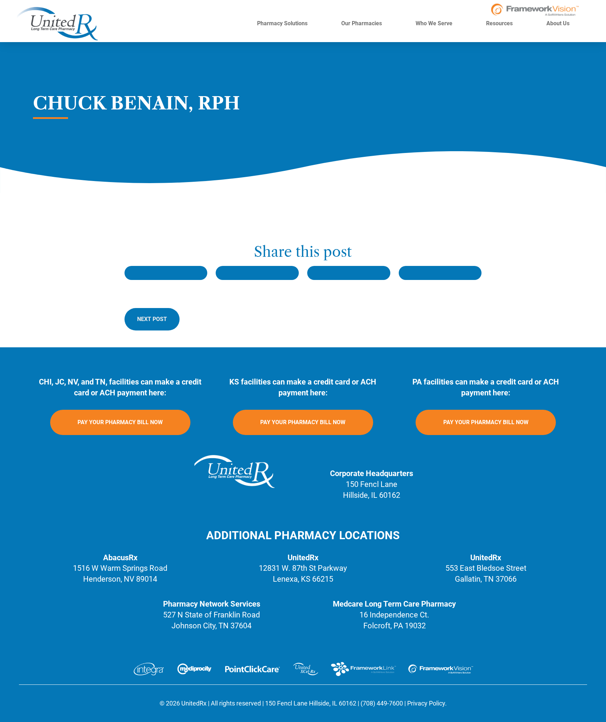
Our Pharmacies (362, 23)
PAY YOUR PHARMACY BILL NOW (120, 422)
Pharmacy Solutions (283, 23)
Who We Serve (435, 23)
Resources (500, 23)
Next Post (152, 319)
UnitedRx (194, 703)
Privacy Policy (426, 703)
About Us (558, 23)
